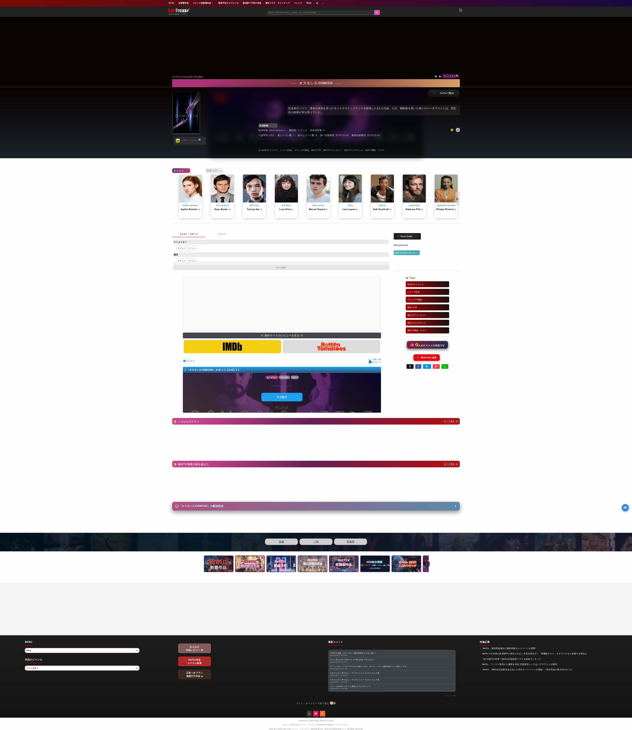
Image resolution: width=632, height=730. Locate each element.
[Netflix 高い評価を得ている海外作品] (312, 563)
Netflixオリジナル (270, 150)
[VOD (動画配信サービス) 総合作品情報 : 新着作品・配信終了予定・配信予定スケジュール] (375, 563)
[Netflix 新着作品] (219, 563)
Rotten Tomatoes (326, 720)
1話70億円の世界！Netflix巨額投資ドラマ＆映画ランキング (511, 658)
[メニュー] (461, 11)
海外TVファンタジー (332, 150)
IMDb (317, 720)
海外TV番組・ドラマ (374, 150)
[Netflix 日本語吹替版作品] (344, 563)
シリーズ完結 (286, 150)
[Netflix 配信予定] (281, 563)
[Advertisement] (316, 42)
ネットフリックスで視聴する (444, 93)
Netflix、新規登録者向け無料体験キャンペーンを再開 (508, 648)
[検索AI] (625, 507)
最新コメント (335, 642)
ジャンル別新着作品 (202, 3)
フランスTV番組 (301, 150)
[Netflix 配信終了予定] (250, 563)
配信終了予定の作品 (252, 3)
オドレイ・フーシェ (187, 248)
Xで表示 (282, 397)
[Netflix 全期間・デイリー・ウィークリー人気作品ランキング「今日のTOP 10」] (406, 563)
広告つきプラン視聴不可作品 (194, 674)
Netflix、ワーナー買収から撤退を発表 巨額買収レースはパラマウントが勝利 (519, 664)
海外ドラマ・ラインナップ (277, 3)
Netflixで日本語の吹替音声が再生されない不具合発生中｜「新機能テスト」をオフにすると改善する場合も (534, 653)
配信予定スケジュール (228, 3)
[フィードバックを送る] (436, 76)
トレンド (298, 3)
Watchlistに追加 (426, 357)
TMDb (311, 720)
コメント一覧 (450, 695)
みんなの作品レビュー (193, 648)
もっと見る (450, 421)
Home (171, 3)
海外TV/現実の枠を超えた (407, 252)
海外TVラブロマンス (353, 150)
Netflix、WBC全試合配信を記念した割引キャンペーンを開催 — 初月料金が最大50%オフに (527, 669)
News (309, 3)
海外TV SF (316, 150)
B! (427, 366)
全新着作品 (183, 3)
